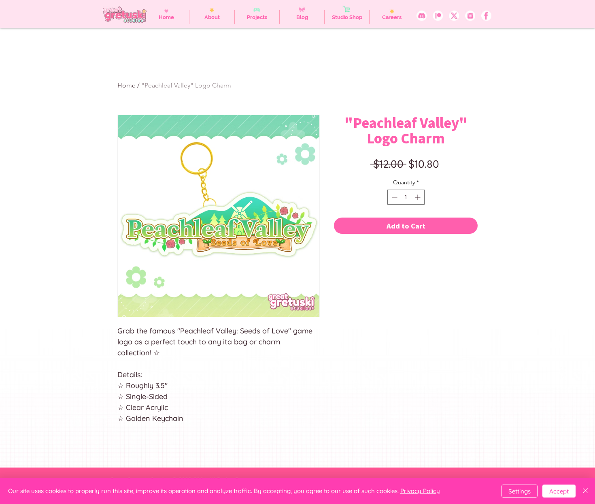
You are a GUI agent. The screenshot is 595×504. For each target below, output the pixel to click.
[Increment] (418, 197)
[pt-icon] (438, 16)
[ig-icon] (470, 16)
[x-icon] (454, 16)
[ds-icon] (421, 16)
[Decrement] (394, 197)
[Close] (585, 491)
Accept (559, 491)
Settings (519, 491)
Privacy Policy (420, 491)
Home (126, 85)
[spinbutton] (406, 197)
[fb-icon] (486, 16)
